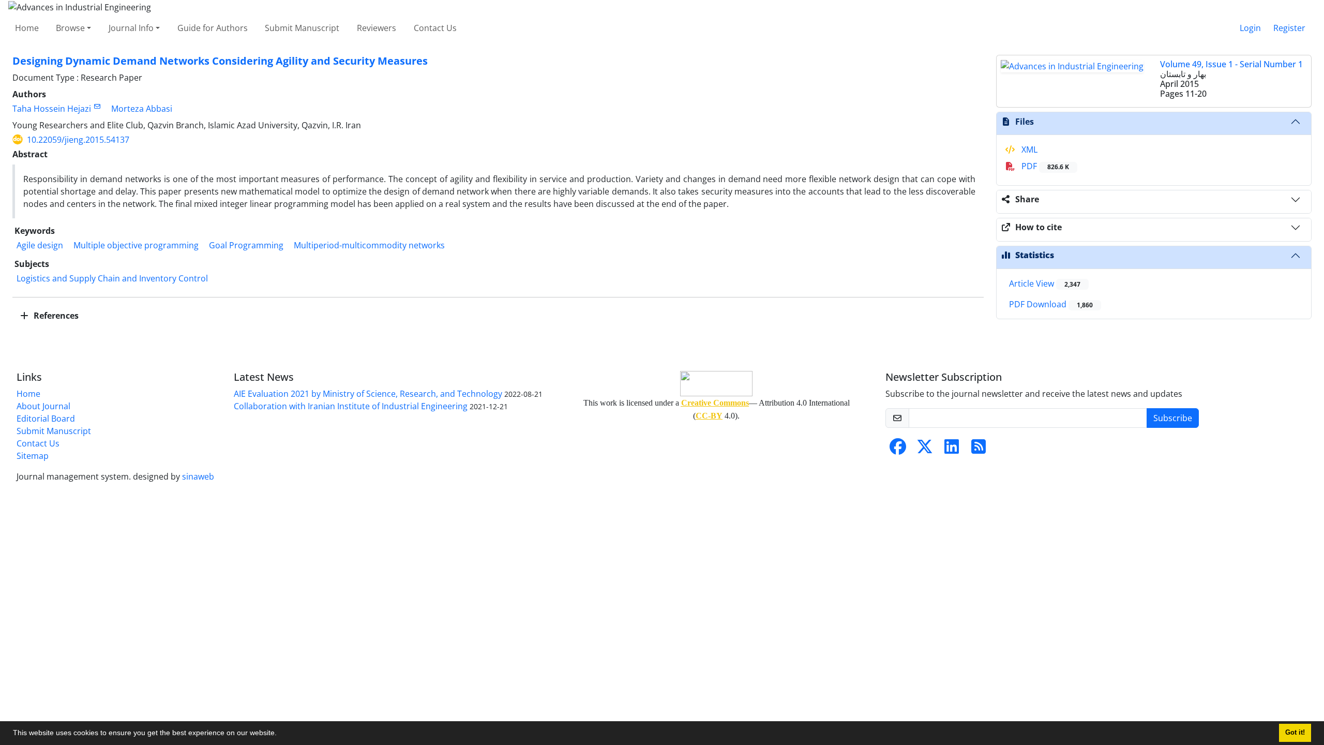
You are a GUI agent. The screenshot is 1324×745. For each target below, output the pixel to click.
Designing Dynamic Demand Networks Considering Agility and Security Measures (220, 61)
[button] (280, 734)
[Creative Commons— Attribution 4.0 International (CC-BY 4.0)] (716, 383)
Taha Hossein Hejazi (51, 108)
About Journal (43, 406)
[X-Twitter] (924, 449)
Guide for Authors (212, 28)
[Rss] (978, 449)
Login (1250, 28)
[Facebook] (897, 449)
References (55, 315)
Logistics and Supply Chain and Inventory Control (112, 278)
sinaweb (198, 476)
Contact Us (435, 28)
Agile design (40, 245)
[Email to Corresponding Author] (97, 106)
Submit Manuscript (302, 28)
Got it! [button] (1295, 732)
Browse (70, 28)
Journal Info (131, 28)
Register (1289, 28)
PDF (1044, 166)
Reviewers (376, 28)
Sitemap (33, 455)
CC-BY (709, 415)
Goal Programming (246, 245)
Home (27, 28)
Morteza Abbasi (141, 108)
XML (1028, 149)
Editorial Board (46, 418)
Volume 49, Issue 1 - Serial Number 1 (1231, 64)
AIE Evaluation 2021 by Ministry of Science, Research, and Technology (368, 393)
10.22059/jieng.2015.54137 (78, 139)
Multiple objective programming (136, 245)
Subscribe (1172, 418)
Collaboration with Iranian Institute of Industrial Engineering (351, 406)
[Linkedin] (951, 449)
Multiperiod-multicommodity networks (369, 245)
